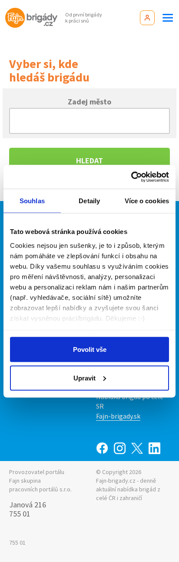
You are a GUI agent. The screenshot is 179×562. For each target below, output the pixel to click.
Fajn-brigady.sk (118, 416)
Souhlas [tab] (32, 201)
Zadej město (89, 101)
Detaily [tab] (89, 201)
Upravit (84, 377)
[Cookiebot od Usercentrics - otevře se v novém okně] (131, 176)
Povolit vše (89, 349)
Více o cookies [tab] (147, 201)
